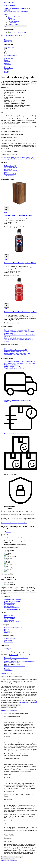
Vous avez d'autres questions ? (12, 609)
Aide (5, 14)
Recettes (8, 169)
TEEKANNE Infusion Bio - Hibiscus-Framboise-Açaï (19, 361)
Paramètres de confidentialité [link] (12, 664)
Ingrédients (7, 629)
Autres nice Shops (9, 670)
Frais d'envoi (11, 19)
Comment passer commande (12, 601)
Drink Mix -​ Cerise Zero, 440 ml (20, 312)
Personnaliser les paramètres (8, 707)
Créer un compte (9, 47)
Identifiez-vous (8, 41)
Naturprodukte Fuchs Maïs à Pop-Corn (15, 354)
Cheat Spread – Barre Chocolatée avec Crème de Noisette (20, 363)
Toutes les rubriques (13, 24)
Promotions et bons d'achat (11, 607)
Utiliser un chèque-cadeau (11, 621)
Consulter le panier (9, 5)
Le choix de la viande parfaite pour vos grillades (17, 338)
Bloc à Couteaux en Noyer (18, 216)
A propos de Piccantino (10, 638)
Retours (10, 18)
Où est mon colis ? (9, 620)
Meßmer (6, 348)
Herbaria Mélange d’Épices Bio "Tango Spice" (17, 353)
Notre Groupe (8, 640)
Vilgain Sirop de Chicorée (11, 365)
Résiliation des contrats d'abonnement (14, 666)
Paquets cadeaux (9, 632)
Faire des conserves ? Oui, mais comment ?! (16, 330)
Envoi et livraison (9, 604)
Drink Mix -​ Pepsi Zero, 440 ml (20, 263)
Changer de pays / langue (18, 652)
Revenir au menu (9, 2)
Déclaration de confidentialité (28, 702)
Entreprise (7, 669)
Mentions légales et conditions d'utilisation (16, 658)
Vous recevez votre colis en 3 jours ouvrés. (16, 11)
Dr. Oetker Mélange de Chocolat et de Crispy (17, 351)
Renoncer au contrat (6, 673)
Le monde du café (10, 174)
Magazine (7, 631)
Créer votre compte (9, 617)
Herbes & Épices (10, 166)
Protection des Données (10, 659)
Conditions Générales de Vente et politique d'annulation (19, 661)
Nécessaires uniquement (14, 705)
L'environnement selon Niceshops (13, 628)
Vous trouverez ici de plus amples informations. (14, 523)
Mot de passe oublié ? (10, 618)
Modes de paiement (13, 21)
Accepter (3, 705)
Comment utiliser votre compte (12, 599)
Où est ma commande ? (14, 16)
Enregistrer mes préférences (8, 857)
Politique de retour (9, 606)
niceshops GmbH (13, 655)
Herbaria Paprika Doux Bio (12, 366)
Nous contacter (12, 22)
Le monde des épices (11, 170)
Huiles (7, 172)
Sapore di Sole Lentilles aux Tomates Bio (15, 350)
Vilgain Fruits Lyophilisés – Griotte (14, 368)
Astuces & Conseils (11, 167)
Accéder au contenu (9, 4)
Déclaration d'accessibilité (11, 662)
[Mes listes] (5, 50)
